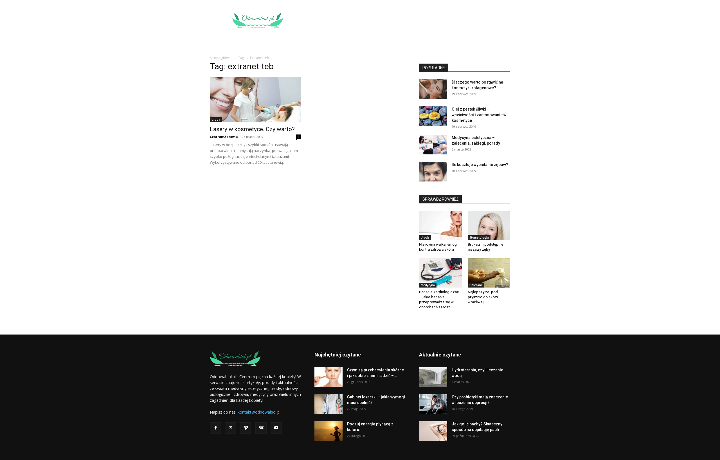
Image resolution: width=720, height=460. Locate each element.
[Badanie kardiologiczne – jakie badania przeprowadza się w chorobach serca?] (440, 273)
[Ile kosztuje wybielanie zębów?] (433, 171)
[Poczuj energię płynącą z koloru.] (328, 431)
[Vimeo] (245, 428)
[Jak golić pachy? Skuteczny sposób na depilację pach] (433, 431)
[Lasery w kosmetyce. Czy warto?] (255, 99)
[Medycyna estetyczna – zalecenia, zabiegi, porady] (433, 144)
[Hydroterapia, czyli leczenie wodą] (433, 377)
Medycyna (428, 285)
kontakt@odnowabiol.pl (259, 412)
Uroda (216, 120)
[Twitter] (230, 428)
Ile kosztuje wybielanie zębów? (480, 164)
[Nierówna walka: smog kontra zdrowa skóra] (440, 225)
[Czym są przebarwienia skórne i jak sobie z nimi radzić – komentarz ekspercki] (328, 377)
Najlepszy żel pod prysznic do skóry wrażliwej (483, 297)
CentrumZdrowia (224, 136)
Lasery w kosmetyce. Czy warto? (252, 129)
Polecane (476, 285)
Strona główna (221, 57)
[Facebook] (215, 428)
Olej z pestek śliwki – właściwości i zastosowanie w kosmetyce (479, 115)
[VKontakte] (261, 428)
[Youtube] (276, 428)
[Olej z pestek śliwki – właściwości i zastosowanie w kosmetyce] (433, 116)
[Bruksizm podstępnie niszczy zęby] (489, 225)
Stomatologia (479, 237)
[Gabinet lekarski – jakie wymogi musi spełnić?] (328, 404)
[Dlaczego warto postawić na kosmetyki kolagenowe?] (433, 89)
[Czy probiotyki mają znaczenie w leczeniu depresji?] (433, 404)
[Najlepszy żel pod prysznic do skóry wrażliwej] (489, 273)
